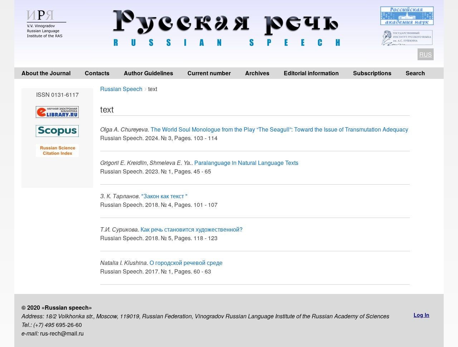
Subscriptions (372, 73)
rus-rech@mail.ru (62, 333)
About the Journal (45, 73)
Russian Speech (121, 89)
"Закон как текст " (164, 196)
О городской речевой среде (186, 262)
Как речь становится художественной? (192, 229)
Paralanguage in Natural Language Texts (246, 162)
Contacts (97, 73)
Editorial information (311, 73)
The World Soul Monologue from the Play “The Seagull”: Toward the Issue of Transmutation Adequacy (279, 129)
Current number (209, 73)
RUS (425, 54)
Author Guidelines (148, 73)
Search (415, 73)
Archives (257, 73)
